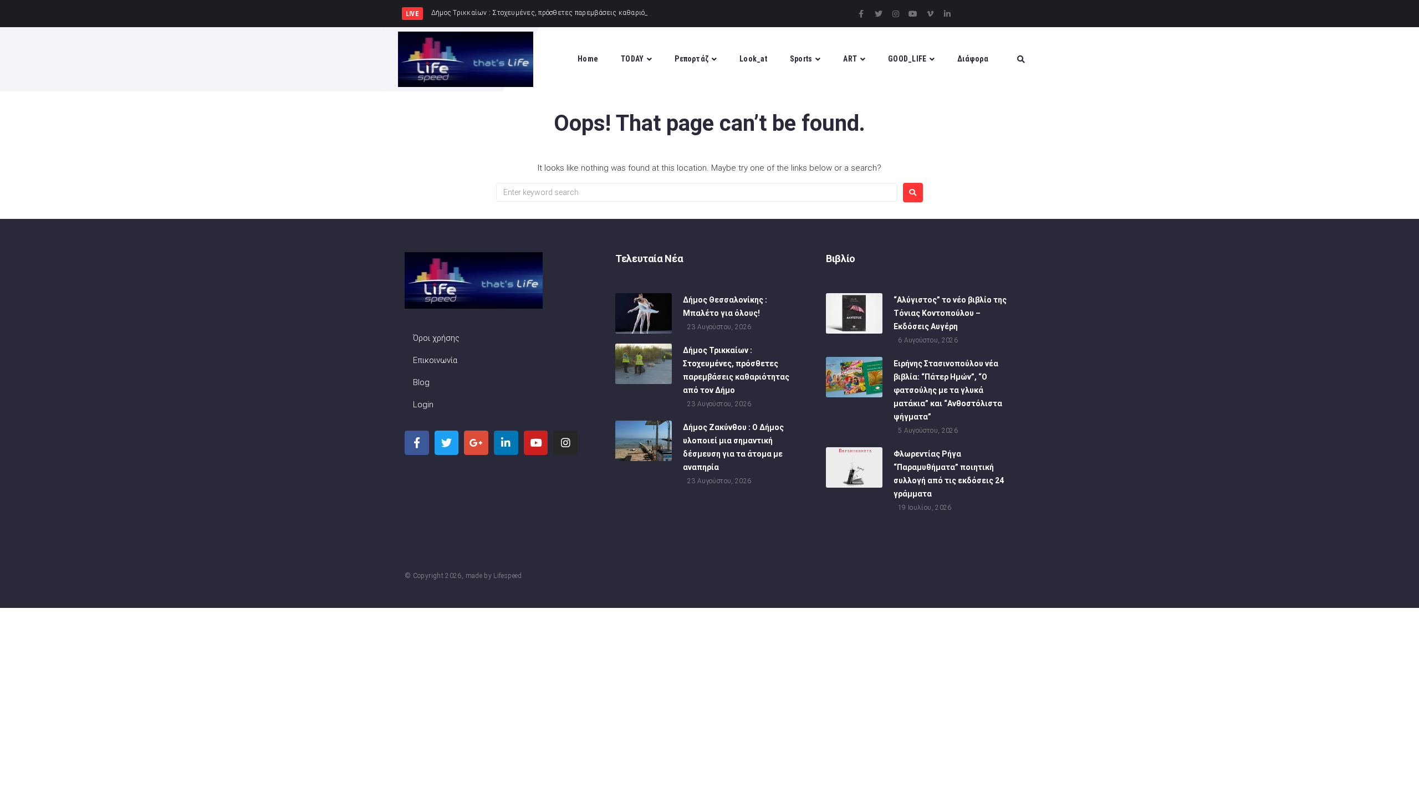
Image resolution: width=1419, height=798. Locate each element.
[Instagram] (896, 14)
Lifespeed (507, 576)
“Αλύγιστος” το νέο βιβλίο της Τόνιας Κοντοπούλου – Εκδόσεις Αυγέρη (950, 313)
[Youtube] (913, 14)
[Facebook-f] (861, 14)
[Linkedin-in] (947, 14)
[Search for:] (696, 192)
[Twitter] (878, 14)
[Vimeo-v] (930, 14)
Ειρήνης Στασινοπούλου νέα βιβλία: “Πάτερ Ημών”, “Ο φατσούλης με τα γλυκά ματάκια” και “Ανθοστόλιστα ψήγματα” (948, 390)
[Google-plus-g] (476, 443)
